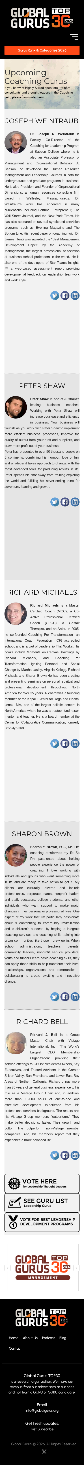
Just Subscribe (42, 1429)
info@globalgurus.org (42, 1410)
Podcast (48, 1338)
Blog (62, 1338)
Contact (15, 1348)
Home (13, 1338)
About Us (30, 1338)
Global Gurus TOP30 (42, 1375)
